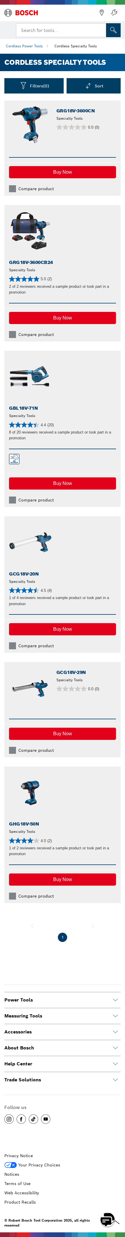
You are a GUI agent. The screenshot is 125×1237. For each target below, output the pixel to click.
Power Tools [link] (18, 1000)
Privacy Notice (18, 1155)
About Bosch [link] (19, 1048)
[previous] (32, 925)
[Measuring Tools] (115, 1016)
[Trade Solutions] (115, 1080)
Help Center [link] (18, 1064)
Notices (11, 1174)
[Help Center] (115, 1064)
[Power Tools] (115, 1000)
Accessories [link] (18, 1032)
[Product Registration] (114, 13)
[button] (62, 172)
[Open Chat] (108, 1220)
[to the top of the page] (116, 1202)
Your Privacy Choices (39, 1165)
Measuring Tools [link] (23, 1016)
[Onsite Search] (113, 30)
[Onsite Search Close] (101, 29)
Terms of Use (17, 1183)
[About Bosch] (115, 1048)
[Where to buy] (102, 13)
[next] (92, 925)
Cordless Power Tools (24, 46)
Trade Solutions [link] (22, 1080)
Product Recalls (20, 1202)
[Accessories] (115, 1032)
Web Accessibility (21, 1192)
